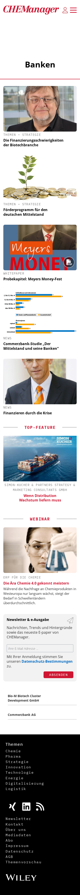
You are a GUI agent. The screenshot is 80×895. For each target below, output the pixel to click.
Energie (15, 778)
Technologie (20, 772)
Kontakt (15, 824)
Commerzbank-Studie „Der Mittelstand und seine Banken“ (31, 346)
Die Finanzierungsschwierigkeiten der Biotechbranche (33, 142)
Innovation (18, 767)
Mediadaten (18, 835)
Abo (9, 840)
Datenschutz (20, 851)
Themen (9, 135)
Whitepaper (13, 273)
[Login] (65, 10)
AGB (9, 856)
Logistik (16, 788)
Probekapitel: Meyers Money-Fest (32, 279)
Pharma (13, 756)
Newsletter (18, 818)
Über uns (16, 829)
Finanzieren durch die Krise (27, 413)
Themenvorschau (24, 862)
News (7, 338)
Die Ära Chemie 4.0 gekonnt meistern (36, 583)
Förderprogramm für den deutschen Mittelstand (25, 212)
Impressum (17, 845)
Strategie (31, 135)
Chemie (13, 751)
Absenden (58, 675)
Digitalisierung (25, 783)
